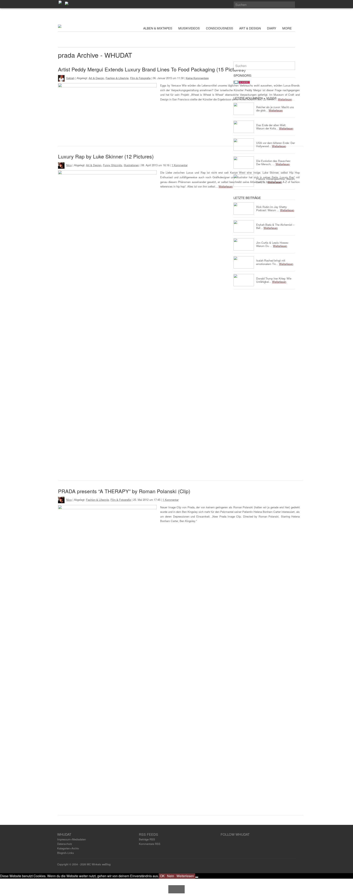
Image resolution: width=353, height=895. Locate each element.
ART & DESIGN (250, 28)
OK (162, 876)
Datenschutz (64, 844)
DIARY (271, 28)
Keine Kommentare (197, 78)
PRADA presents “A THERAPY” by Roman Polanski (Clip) (124, 491)
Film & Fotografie (140, 78)
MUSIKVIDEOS (189, 28)
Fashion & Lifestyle (117, 78)
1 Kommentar (180, 165)
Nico (69, 165)
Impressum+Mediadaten (71, 839)
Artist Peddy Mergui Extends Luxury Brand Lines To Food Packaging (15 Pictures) (152, 69)
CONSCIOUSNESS (219, 28)
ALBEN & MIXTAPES (157, 28)
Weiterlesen (226, 186)
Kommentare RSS (149, 844)
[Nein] (196, 877)
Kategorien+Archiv (68, 848)
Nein (170, 876)
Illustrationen (131, 165)
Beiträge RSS (147, 839)
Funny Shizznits (112, 165)
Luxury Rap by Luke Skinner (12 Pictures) (106, 156)
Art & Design (96, 78)
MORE (287, 28)
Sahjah (70, 78)
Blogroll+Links (65, 853)
